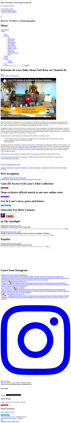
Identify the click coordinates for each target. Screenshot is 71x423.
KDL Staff (5, 76)
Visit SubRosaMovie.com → (8, 10)
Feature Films (11, 39)
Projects (6, 36)
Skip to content (5, 29)
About (6, 57)
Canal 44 (3, 167)
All (8, 37)
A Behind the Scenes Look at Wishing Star (13, 178)
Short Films (11, 40)
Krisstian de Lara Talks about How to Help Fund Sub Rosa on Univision (21, 179)
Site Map (20, 418)
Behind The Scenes (13, 53)
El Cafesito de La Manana (26, 167)
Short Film (58, 167)
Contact (6, 59)
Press (5, 64)
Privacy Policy (13, 418)
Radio (9, 54)
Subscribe (10, 62)
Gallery (6, 56)
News (5, 34)
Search (6, 65)
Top (2, 420)
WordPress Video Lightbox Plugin (10, 421)
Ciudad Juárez (10, 167)
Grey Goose (18, 146)
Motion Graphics (12, 48)
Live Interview (45, 167)
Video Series (11, 51)
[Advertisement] (10, 256)
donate (16, 167)
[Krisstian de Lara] (1, 16)
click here (24, 157)
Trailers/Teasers (12, 46)
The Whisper (33, 146)
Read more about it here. (12, 158)
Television (10, 50)
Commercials (11, 43)
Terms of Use (4, 418)
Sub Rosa (64, 167)
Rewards (51, 167)
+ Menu (3, 31)
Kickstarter (37, 167)
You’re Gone (25, 146)
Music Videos (11, 45)
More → (67, 228)
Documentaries (12, 42)
